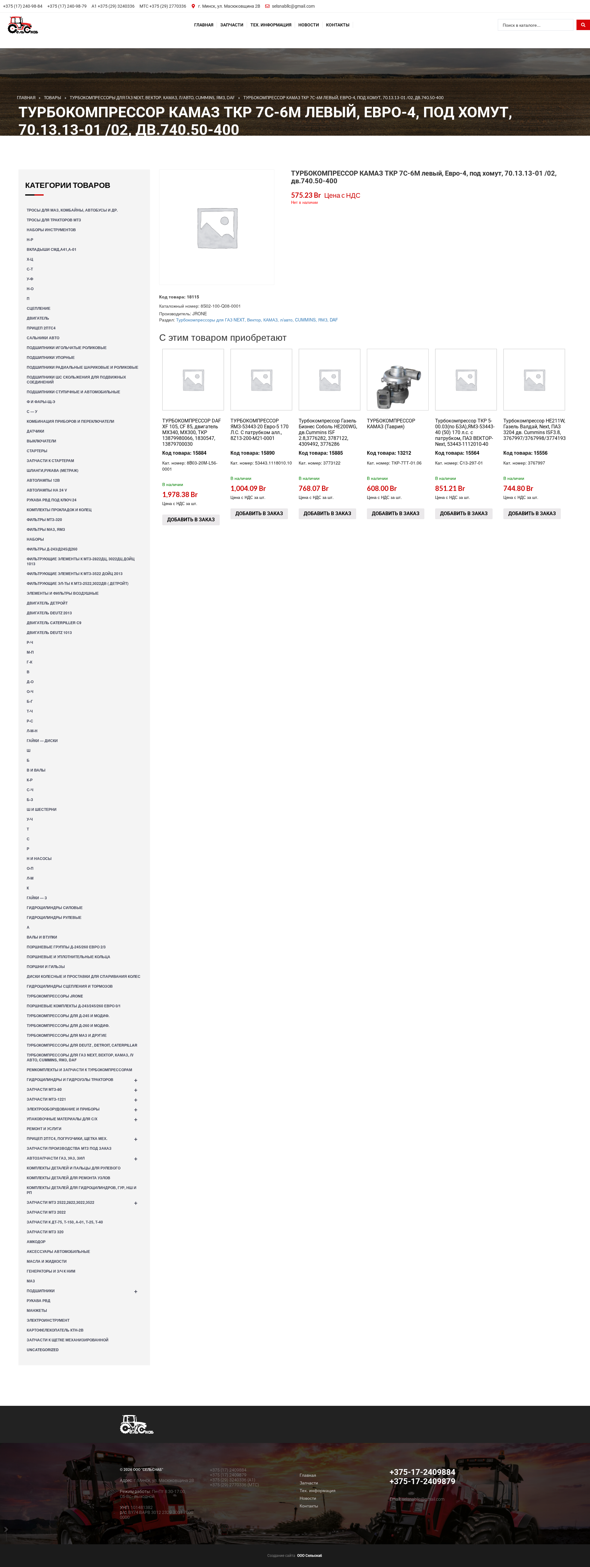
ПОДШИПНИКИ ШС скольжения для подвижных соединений (76, 379)
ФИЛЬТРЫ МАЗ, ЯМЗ (46, 529)
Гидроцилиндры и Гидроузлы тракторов (82, 1079)
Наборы (35, 539)
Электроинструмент (48, 1320)
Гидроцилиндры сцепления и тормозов (70, 986)
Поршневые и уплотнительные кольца (68, 956)
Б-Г (30, 701)
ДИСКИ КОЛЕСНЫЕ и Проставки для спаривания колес (83, 976)
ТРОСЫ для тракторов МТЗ (54, 220)
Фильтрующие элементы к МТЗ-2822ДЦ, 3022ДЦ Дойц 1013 (81, 561)
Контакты (337, 24)
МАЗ (31, 1281)
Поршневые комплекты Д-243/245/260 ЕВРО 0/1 (74, 1006)
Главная (203, 24)
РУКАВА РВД (38, 1300)
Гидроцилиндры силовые (55, 907)
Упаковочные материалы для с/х (82, 1118)
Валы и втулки (42, 937)
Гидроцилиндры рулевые (54, 917)
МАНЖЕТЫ (37, 1310)
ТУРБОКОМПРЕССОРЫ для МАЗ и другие (67, 1035)
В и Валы (36, 770)
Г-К (29, 662)
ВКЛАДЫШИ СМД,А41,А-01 (52, 249)
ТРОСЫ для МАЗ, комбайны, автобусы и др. (72, 210)
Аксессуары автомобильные (58, 1251)
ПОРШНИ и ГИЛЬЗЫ (46, 966)
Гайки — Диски (42, 740)
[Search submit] (583, 25)
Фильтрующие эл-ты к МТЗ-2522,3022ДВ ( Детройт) (77, 583)
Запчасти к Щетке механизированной (67, 1340)
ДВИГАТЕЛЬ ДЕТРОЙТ (47, 603)
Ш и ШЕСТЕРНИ (42, 809)
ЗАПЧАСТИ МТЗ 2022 (46, 1212)
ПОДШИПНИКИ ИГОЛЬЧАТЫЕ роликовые (67, 347)
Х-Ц (30, 259)
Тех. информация (270, 24)
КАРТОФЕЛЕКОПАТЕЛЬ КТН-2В (55, 1330)
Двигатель (38, 318)
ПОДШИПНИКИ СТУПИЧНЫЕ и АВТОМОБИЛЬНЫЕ (73, 392)
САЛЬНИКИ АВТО (43, 337)
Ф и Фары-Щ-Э (41, 401)
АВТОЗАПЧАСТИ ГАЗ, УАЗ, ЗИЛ (82, 1157)
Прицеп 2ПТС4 (41, 328)
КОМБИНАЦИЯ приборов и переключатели (70, 421)
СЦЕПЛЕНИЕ (38, 308)
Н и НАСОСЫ (39, 858)
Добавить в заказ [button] (191, 520)
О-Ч (30, 691)
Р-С (30, 721)
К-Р (30, 780)
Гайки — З (37, 897)
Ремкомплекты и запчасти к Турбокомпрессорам (79, 1069)
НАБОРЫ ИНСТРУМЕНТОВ (51, 229)
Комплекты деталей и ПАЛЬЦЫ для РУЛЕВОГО (73, 1168)
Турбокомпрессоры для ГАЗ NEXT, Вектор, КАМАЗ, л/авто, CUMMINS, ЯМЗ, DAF (80, 1057)
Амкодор (36, 1241)
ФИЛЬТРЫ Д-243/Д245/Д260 (52, 549)
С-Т (30, 269)
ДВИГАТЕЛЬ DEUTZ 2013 (49, 613)
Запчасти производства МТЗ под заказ (69, 1148)
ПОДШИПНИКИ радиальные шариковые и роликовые (82, 367)
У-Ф (30, 279)
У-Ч (30, 819)
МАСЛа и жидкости (47, 1261)
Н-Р (30, 239)
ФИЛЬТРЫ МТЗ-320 (44, 519)
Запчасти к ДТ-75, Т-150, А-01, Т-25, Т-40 (65, 1222)
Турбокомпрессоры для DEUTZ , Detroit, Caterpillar (82, 1045)
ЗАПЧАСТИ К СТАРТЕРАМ (50, 460)
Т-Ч (30, 711)
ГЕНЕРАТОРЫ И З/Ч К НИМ (51, 1271)
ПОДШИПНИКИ (82, 1290)
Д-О (30, 681)
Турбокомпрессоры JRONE (55, 996)
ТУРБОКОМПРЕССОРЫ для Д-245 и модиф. (68, 1015)
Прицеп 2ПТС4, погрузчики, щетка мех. (82, 1138)
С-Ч (30, 789)
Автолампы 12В (43, 480)
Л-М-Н (32, 730)
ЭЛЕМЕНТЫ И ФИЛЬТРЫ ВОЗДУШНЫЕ (63, 593)
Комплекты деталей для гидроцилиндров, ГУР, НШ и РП (81, 1190)
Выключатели (41, 441)
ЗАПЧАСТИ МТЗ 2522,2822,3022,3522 (82, 1202)
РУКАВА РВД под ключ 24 (52, 500)
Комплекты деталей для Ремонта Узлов (68, 1177)
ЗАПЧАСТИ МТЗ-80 (82, 1089)
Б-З (30, 799)
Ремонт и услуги (44, 1128)
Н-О (30, 288)
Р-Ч (30, 642)
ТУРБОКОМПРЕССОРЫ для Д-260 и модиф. (68, 1025)
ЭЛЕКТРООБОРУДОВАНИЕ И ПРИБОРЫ (82, 1108)
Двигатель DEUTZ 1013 (49, 632)
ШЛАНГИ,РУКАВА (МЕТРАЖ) (52, 470)
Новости (308, 24)
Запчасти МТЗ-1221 (82, 1099)
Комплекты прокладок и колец (59, 509)
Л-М (30, 878)
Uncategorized (43, 1349)
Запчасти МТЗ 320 (45, 1232)
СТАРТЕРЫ (37, 450)
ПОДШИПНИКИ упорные (51, 357)
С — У (32, 411)
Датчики (35, 431)
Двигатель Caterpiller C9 (54, 622)
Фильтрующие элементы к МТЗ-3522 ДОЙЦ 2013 (75, 573)
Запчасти (231, 24)
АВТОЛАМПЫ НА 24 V (47, 490)
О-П (30, 868)
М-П (30, 652)
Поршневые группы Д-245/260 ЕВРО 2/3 (66, 947)
